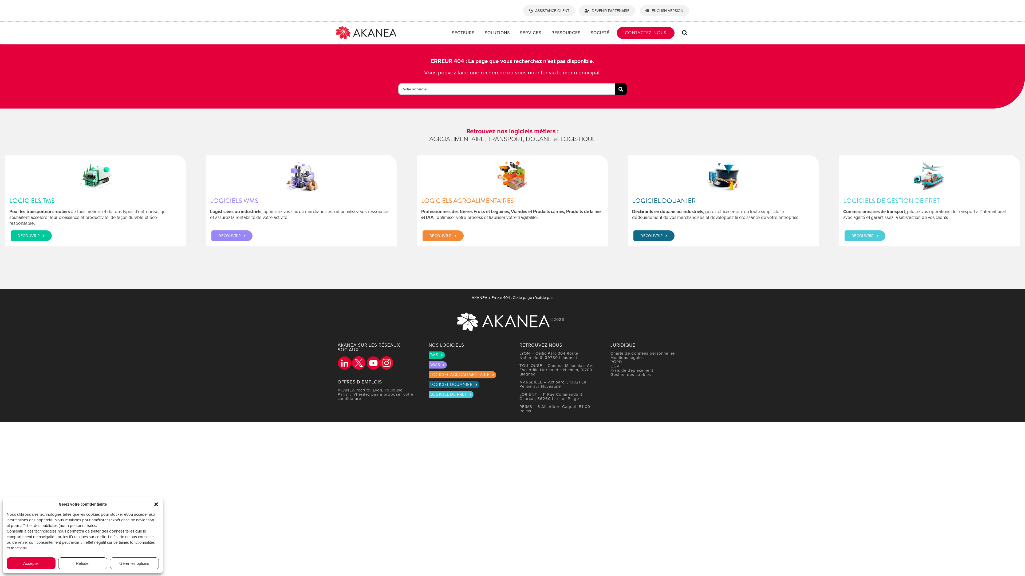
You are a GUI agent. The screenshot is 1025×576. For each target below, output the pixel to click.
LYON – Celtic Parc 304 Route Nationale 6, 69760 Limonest (548, 355)
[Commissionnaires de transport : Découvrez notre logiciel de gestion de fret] (929, 200)
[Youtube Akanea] (373, 363)
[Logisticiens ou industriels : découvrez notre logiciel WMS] (301, 200)
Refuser (83, 563)
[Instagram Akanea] (386, 363)
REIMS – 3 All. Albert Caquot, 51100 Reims (554, 409)
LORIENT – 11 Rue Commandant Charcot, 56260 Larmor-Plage (550, 396)
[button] (156, 504)
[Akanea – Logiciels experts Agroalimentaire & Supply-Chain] (366, 28)
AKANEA (479, 297)
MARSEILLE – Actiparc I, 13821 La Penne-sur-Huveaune (552, 384)
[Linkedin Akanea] (344, 363)
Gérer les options (134, 563)
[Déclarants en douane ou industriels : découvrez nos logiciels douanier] (723, 200)
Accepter (31, 563)
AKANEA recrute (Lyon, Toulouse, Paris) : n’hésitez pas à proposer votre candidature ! (375, 394)
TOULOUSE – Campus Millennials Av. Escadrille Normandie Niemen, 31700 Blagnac (556, 370)
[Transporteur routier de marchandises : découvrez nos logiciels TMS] (95, 200)
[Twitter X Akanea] (358, 363)
